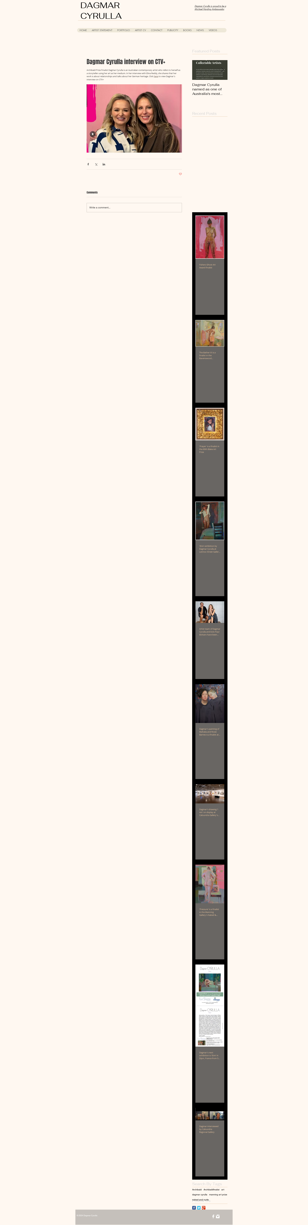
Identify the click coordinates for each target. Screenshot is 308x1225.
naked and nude (200, 1199)
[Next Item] (222, 69)
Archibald (197, 1189)
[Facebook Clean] (213, 1216)
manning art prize (218, 1194)
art (222, 1189)
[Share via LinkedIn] (103, 164)
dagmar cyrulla (199, 1194)
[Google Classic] (203, 1208)
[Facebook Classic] (194, 1208)
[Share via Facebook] (88, 164)
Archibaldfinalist (211, 1189)
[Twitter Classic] (199, 1208)
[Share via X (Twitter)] (96, 164)
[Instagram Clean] (218, 1216)
